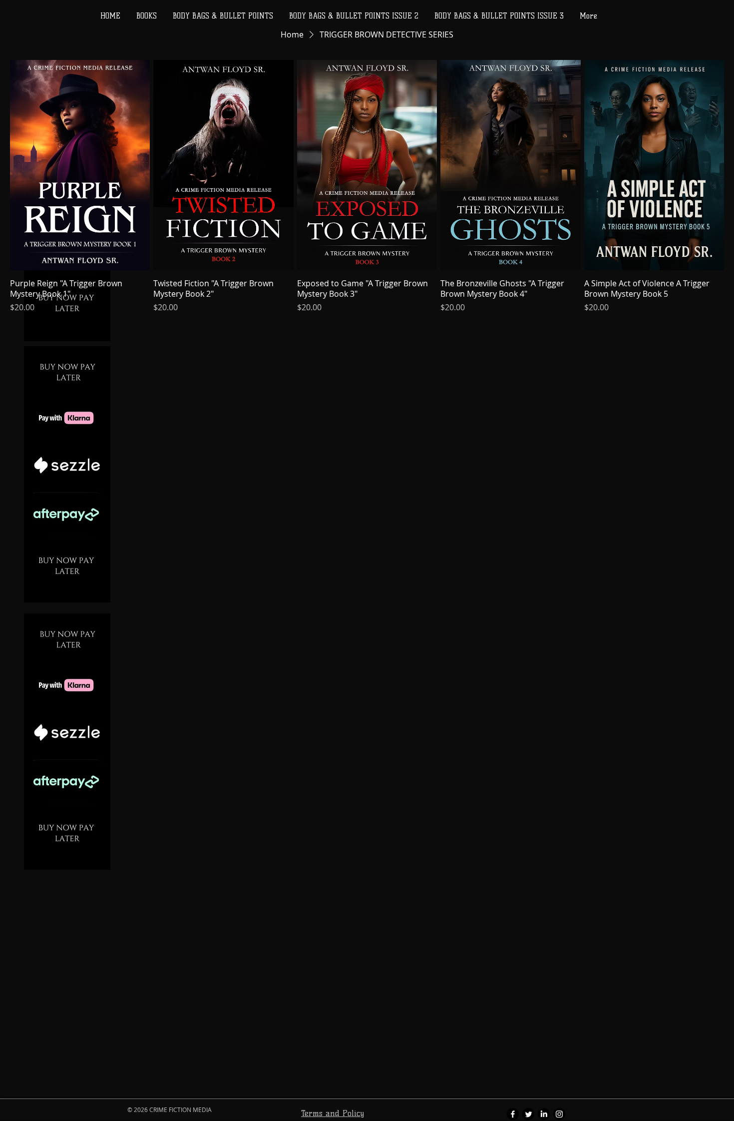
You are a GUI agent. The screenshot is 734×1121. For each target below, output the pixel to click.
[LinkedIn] (544, 1114)
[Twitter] (528, 1114)
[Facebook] (513, 1114)
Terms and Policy (332, 1113)
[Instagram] (559, 1114)
